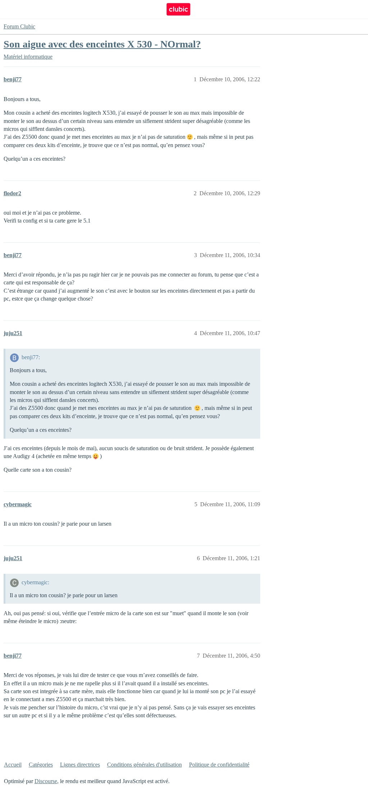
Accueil (13, 765)
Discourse (45, 781)
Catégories (41, 765)
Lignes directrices (80, 765)
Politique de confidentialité (219, 765)
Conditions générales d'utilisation (144, 765)
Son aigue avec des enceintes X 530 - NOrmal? (102, 44)
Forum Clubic (19, 26)
